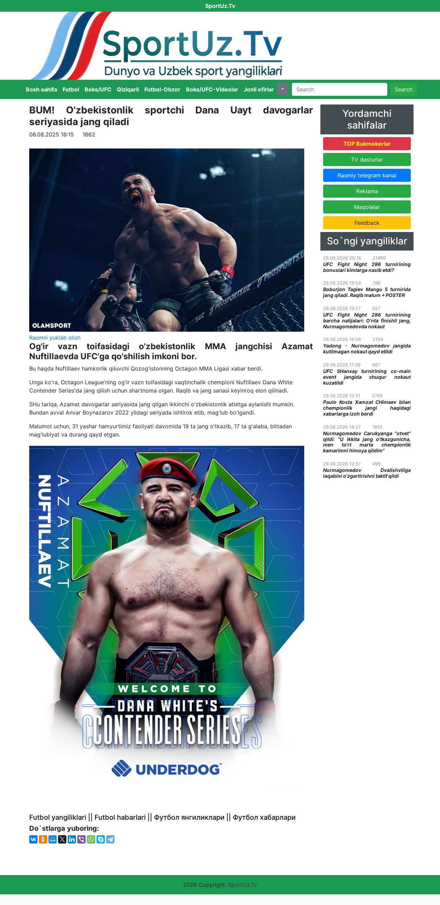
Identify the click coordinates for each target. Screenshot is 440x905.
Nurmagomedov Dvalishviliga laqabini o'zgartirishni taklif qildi (367, 473)
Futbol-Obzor (162, 89)
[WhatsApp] (91, 839)
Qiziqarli (128, 89)
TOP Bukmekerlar (367, 143)
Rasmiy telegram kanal (367, 175)
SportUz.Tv (242, 884)
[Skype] (101, 839)
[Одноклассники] (43, 839)
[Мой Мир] (52, 839)
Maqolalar (367, 206)
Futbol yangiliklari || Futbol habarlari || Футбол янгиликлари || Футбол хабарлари (162, 817)
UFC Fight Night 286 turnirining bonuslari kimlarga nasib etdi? (367, 267)
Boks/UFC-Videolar (212, 89)
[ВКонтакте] (33, 839)
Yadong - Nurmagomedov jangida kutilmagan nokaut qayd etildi (367, 348)
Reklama (367, 191)
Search (403, 89)
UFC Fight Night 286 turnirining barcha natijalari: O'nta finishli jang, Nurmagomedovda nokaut (367, 320)
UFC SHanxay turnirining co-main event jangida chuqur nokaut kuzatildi (367, 377)
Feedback (367, 222)
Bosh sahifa (41, 89)
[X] (62, 839)
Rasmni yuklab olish (54, 337)
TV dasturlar (367, 159)
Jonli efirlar (259, 89)
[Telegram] (110, 839)
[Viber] (81, 839)
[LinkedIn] (72, 839)
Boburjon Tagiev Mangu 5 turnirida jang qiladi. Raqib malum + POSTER (367, 292)
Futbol (71, 89)
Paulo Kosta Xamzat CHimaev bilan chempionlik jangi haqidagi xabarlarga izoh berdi (367, 408)
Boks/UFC (98, 89)
